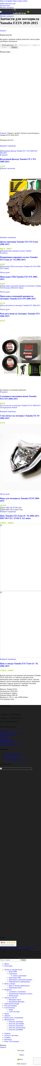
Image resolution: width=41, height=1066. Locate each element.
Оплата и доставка (11, 756)
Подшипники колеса (7, 735)
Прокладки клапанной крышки (20, 980)
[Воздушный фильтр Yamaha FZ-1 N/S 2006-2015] (20, 153)
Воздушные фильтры (16, 1002)
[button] (4, 155)
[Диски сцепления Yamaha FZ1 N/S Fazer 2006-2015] (7, 168)
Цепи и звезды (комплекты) (19, 986)
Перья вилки (13, 996)
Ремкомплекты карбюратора (10, 745)
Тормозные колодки (7, 741)
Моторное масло (15, 1000)
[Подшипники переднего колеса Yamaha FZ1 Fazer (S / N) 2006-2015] (15, 251)
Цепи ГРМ (4, 737)
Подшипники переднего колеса (20, 994)
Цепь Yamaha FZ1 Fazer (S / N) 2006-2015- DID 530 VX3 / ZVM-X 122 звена (20, 517)
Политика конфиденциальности (16, 760)
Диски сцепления (6, 739)
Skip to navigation (6, 1)
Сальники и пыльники (17, 992)
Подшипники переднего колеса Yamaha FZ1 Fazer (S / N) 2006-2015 (19, 258)
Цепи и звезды (5, 731)
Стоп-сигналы (14, 1012)
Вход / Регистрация (11, 1041)
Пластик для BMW (16, 1030)
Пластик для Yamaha (16, 1024)
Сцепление (13, 974)
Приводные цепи (15, 988)
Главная (3, 133)
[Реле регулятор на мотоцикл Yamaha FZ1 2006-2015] (20, 305)
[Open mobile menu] (10, 11)
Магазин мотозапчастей (13, 754)
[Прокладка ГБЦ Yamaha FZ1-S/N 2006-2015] (20, 268)
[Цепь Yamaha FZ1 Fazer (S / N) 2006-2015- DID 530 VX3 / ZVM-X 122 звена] (10, 508)
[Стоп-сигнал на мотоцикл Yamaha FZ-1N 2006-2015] (20, 407)
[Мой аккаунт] (31, 11)
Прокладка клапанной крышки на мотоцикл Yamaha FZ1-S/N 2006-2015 (18, 297)
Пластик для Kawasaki (17, 1028)
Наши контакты (10, 758)
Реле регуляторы (6, 743)
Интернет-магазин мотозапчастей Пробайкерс (17, 948)
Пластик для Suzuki (16, 1026)
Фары (11, 1010)
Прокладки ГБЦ (15, 978)
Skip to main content (20, 1)
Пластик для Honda (16, 1022)
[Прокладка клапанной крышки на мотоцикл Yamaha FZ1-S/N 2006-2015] (20, 288)
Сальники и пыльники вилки (11, 733)
